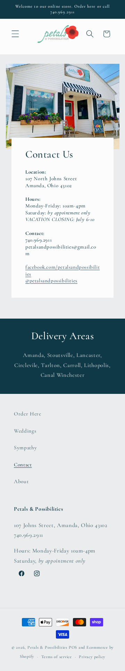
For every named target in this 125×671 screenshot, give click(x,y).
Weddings (25, 431)
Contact (23, 465)
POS (73, 647)
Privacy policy (92, 656)
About (21, 481)
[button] (15, 33)
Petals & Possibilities (47, 647)
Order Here (27, 414)
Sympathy (25, 447)
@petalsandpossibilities (51, 280)
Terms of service (56, 656)
